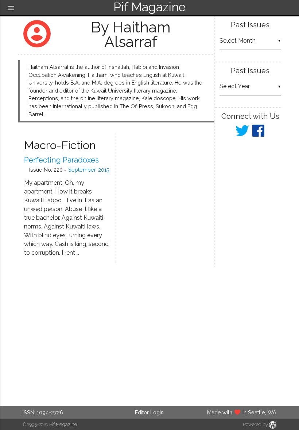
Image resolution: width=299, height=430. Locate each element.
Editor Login (149, 412)
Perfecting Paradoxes (61, 160)
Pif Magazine (63, 424)
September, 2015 (88, 170)
